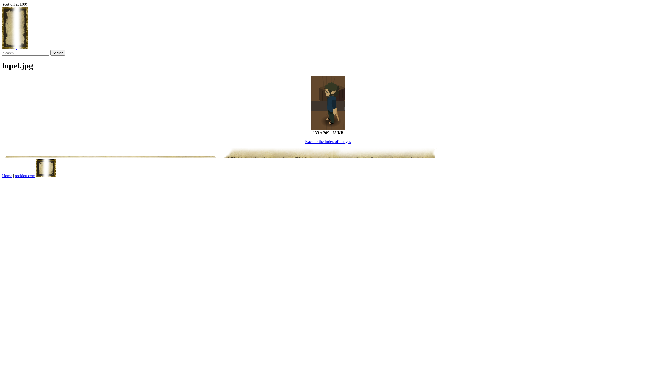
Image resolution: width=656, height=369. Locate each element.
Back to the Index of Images (328, 141)
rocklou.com (25, 175)
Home (7, 175)
